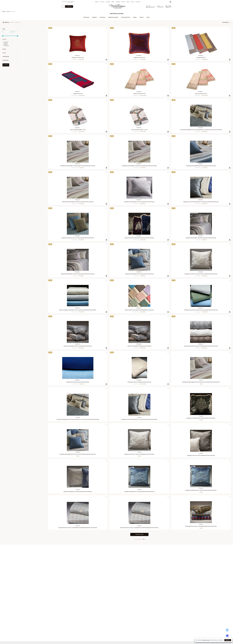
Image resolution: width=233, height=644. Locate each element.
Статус (4, 39)
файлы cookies (206, 640)
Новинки (97, 1)
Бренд (4, 49)
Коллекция (5, 60)
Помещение (5, 56)
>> (141, 539)
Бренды (128, 1)
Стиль (4, 52)
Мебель (113, 1)
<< (134, 539)
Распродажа (108, 1)
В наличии (102, 1)
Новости (132, 1)
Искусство (123, 1)
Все (144, 539)
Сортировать (225, 22)
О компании (137, 1)
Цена (3, 28)
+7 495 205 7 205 (160, 6)
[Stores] (170, 2)
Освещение (118, 1)
